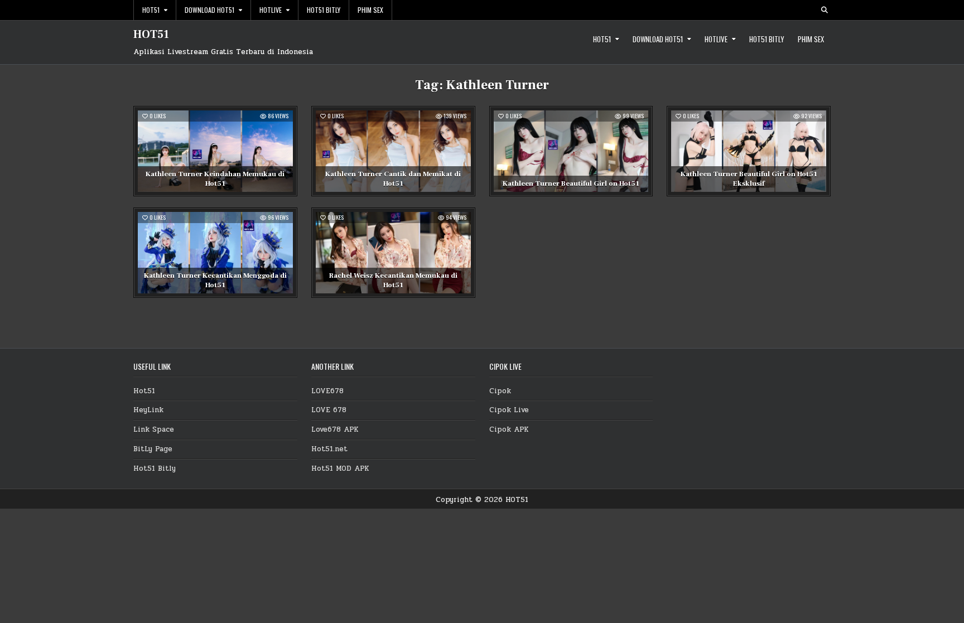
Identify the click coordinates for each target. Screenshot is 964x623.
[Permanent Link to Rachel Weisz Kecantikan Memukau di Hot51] (393, 252)
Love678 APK (335, 429)
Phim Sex (370, 10)
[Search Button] (824, 10)
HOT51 (151, 34)
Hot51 (151, 10)
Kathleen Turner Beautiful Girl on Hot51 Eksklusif (749, 179)
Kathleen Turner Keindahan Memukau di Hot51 (215, 179)
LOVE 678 (328, 410)
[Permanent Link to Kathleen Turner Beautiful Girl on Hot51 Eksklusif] (748, 151)
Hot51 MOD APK (340, 468)
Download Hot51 (209, 10)
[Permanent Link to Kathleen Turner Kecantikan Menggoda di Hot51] (215, 252)
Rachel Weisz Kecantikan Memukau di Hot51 (393, 280)
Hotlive (270, 10)
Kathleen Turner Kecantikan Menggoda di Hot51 (215, 280)
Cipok (500, 391)
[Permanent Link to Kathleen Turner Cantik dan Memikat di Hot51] (393, 151)
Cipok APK (509, 429)
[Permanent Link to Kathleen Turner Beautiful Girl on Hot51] (571, 151)
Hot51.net (329, 449)
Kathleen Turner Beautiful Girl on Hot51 (571, 183)
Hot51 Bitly (323, 10)
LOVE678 (327, 391)
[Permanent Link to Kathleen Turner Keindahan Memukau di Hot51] (215, 151)
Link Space (153, 429)
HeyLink (148, 410)
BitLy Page (152, 449)
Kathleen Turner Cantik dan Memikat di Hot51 (393, 179)
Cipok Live (509, 410)
